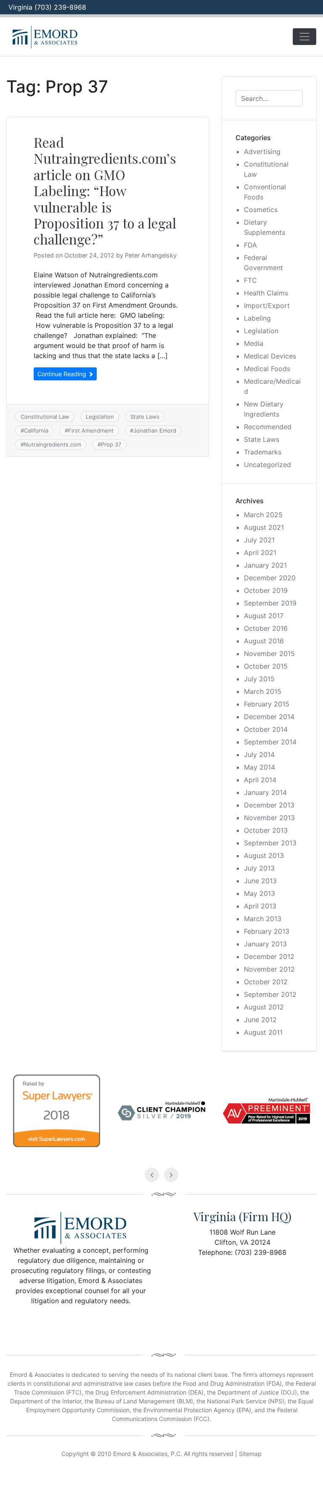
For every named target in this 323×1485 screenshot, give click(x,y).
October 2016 (266, 628)
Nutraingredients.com (52, 444)
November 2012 (269, 969)
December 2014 (269, 716)
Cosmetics (261, 209)
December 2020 (270, 578)
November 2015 (269, 653)
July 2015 (259, 679)
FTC (250, 280)
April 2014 (260, 780)
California (36, 430)
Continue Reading (62, 373)
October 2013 (266, 830)
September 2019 (270, 603)
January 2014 (265, 792)
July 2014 (259, 754)
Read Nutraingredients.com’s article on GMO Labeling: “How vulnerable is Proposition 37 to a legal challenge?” (105, 190)
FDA (250, 245)
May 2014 (259, 767)
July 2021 (259, 540)
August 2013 (264, 855)
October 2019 (266, 590)
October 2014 (266, 729)
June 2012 (260, 1019)
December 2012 (269, 956)
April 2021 (260, 552)
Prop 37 (111, 444)
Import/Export (267, 305)
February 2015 (266, 704)
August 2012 (264, 1007)
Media (253, 343)
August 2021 (264, 527)
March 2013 (262, 918)
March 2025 (263, 514)
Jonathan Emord (154, 430)
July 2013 (259, 868)
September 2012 (270, 994)
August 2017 (263, 615)
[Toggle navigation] (304, 36)
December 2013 (269, 805)
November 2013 (269, 817)
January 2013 (265, 944)
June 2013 (260, 881)
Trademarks (262, 452)
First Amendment (91, 430)
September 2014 (270, 742)
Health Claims (266, 293)
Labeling (257, 318)
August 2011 (263, 1032)
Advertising (262, 151)
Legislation (100, 416)
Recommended (267, 426)
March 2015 (262, 691)
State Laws (144, 416)
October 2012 (266, 982)
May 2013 (259, 893)
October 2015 (266, 666)
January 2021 (265, 565)
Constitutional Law (45, 416)
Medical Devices (270, 356)
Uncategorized (267, 464)
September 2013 (270, 843)
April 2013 (260, 906)
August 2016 (264, 641)
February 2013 (266, 931)
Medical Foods (267, 368)
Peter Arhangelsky (151, 255)
